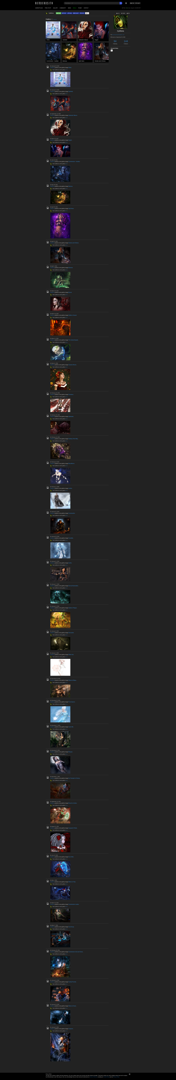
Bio (87, 13)
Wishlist (82, 13)
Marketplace (39, 8)
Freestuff (76, 13)
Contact (86, 8)
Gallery (55, 8)
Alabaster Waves (83, 40)
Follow (59, 13)
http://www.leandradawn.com (118, 34)
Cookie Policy (106, 1076)
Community (63, 8)
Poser (80, 8)
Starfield (65, 40)
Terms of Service (93, 1076)
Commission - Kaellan (52, 61)
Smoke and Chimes (100, 61)
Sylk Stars (81, 61)
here (67, 69)
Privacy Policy (116, 1076)
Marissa (65, 61)
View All (54, 19)
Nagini (96, 40)
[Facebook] (112, 50)
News (69, 8)
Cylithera (52, 67)
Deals (74, 8)
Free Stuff (48, 8)
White (48, 40)
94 (115, 41)
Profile (64, 13)
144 (126, 41)
